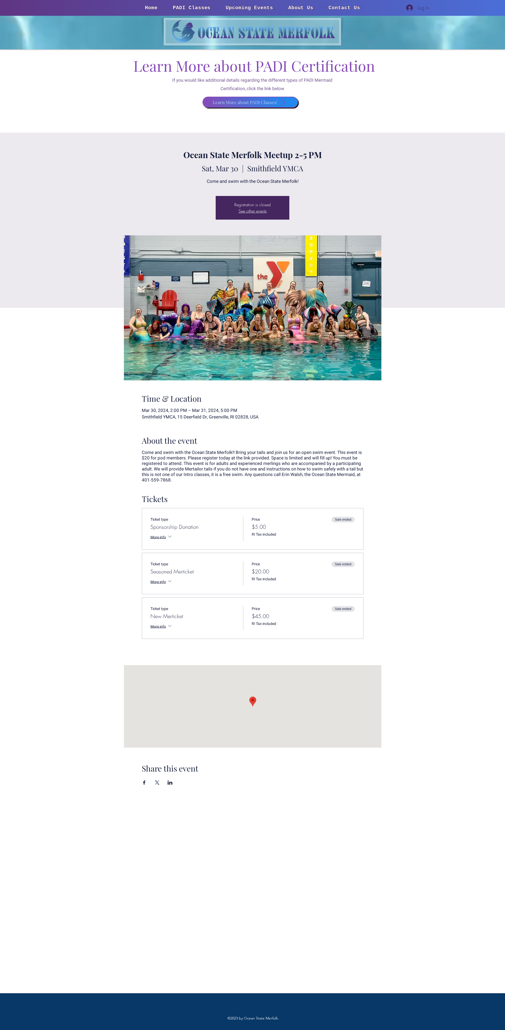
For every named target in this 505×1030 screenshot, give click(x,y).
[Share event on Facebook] (144, 782)
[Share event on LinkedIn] (170, 782)
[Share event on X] (157, 782)
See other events (253, 211)
